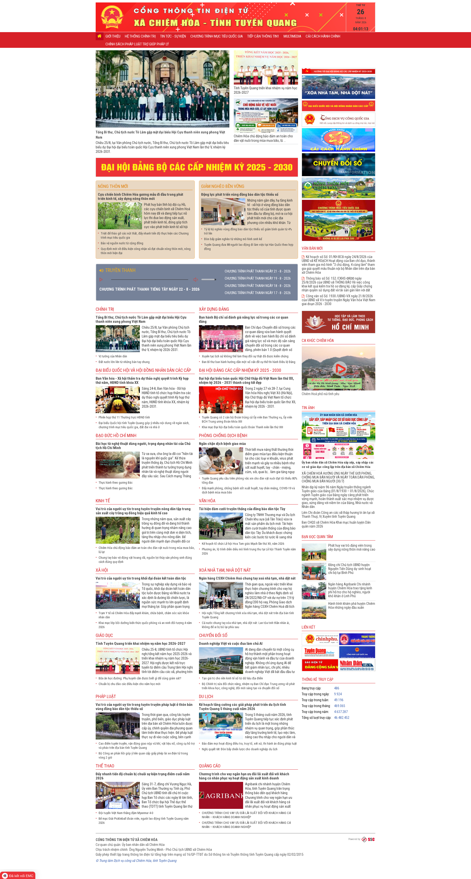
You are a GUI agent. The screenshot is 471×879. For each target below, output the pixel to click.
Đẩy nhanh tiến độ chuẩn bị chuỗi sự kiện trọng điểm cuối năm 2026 (143, 776)
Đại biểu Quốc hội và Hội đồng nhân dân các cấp (143, 370)
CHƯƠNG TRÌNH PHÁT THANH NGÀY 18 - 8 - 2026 (258, 286)
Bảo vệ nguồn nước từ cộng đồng (122, 243)
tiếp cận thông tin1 (263, 36)
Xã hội (102, 570)
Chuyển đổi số (213, 635)
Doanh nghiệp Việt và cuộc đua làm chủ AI (230, 643)
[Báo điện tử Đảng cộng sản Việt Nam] (320, 665)
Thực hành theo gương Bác (115, 482)
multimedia (292, 36)
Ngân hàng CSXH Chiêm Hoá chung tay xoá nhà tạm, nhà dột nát (247, 578)
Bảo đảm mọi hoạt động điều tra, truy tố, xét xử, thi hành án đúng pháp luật (249, 743)
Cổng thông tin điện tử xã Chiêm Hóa (126, 840)
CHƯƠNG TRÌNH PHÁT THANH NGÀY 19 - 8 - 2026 (258, 278)
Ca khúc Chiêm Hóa (318, 340)
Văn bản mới (312, 248)
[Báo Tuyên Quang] (320, 652)
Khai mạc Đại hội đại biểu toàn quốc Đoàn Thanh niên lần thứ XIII (242, 427)
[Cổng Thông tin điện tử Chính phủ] (320, 639)
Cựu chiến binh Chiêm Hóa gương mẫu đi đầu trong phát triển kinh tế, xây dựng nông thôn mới (140, 196)
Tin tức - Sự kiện (173, 36)
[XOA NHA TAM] (338, 99)
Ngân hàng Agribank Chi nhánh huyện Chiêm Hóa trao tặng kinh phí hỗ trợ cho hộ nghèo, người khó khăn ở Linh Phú (350, 590)
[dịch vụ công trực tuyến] (338, 127)
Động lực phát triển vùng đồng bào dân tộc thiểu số (239, 194)
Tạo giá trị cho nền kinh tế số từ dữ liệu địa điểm (232, 678)
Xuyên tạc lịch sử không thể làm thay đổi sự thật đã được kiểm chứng (245, 356)
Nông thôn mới (113, 186)
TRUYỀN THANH (120, 270)
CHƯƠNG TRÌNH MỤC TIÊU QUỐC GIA (216, 36)
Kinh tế (103, 500)
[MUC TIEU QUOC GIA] (338, 241)
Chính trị (105, 309)
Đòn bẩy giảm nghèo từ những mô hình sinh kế (233, 239)
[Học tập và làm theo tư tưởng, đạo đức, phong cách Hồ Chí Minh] (338, 333)
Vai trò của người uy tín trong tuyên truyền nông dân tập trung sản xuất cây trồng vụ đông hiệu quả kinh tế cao (143, 511)
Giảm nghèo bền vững (222, 186)
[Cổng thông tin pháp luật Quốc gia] (357, 652)
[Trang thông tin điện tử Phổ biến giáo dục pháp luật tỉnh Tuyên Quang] (357, 639)
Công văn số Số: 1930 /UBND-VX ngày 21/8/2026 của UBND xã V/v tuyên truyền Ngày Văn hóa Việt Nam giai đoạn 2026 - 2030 (338, 300)
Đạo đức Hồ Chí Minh (116, 435)
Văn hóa (207, 500)
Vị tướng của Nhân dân (113, 356)
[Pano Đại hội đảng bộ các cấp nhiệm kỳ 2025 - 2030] (197, 177)
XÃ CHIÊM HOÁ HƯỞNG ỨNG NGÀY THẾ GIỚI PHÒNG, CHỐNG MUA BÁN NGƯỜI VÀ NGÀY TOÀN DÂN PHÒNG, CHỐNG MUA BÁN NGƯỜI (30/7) (338, 477)
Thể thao (105, 765)
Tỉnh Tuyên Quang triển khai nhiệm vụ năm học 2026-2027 (140, 643)
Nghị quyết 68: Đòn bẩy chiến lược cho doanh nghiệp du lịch (239, 749)
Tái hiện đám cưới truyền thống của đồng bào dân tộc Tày (242, 509)
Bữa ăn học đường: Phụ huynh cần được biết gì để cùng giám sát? (140, 678)
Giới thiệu (112, 36)
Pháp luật (106, 696)
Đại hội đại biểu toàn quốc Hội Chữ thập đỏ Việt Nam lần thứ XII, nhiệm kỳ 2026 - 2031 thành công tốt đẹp (246, 380)
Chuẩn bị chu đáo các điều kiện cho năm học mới (129, 684)
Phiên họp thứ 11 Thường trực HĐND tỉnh (124, 417)
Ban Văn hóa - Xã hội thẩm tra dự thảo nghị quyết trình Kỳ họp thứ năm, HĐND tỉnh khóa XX (142, 380)
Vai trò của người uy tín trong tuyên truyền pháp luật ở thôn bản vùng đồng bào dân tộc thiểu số (144, 706)
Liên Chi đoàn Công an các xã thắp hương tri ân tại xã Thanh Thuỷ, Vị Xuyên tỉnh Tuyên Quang (338, 514)
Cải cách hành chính (323, 36)
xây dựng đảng (214, 309)
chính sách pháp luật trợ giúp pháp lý (137, 44)
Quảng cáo (210, 765)
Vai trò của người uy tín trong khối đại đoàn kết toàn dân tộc (141, 578)
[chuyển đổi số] (338, 176)
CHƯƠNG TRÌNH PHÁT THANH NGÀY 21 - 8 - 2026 (258, 271)
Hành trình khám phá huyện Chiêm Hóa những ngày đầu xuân (351, 605)
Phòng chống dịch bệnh (223, 435)
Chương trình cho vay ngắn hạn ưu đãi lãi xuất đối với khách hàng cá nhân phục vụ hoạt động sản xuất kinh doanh (244, 776)
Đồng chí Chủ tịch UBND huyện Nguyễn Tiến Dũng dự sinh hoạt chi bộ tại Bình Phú (349, 569)
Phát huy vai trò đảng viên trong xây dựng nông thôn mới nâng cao (351, 547)
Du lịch (206, 696)
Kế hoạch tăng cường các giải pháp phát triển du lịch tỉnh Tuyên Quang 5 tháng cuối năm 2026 (242, 706)
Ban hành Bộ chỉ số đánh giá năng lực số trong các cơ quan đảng (243, 319)
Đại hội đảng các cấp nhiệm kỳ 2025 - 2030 (240, 370)
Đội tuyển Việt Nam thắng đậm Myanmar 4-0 (126, 813)
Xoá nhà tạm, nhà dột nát (225, 570)
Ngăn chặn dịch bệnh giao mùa (222, 443)
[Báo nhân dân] (357, 665)
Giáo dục (104, 635)
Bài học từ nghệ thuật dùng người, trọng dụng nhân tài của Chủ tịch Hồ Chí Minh (143, 445)
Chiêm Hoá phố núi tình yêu (320, 394)
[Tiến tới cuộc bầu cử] (338, 111)
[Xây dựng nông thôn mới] (338, 198)
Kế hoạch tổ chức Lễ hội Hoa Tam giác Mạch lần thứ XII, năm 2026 (243, 543)
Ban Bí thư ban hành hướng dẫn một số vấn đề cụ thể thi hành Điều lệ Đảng (248, 362)
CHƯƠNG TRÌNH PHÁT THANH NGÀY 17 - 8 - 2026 (258, 293)
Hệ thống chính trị (140, 36)
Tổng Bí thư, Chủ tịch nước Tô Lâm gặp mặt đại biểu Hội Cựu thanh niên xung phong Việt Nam (141, 319)
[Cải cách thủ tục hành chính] (338, 152)
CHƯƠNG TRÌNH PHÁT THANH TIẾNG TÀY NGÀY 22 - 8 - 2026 (149, 289)
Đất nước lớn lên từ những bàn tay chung (124, 362)
